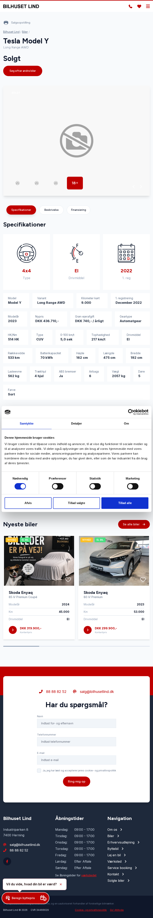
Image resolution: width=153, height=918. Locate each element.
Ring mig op (76, 781)
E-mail (40, 752)
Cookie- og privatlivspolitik (91, 909)
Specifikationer (21, 210)
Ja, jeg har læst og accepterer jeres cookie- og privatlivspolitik (79, 770)
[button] (134, 186)
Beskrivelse (51, 210)
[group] (76, 141)
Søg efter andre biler (23, 71)
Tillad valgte (76, 503)
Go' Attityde (117, 909)
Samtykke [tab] (26, 423)
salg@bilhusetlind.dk (96, 691)
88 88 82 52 (56, 691)
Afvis (28, 503)
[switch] (57, 486)
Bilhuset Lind (11, 31)
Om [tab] (126, 423)
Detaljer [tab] (76, 423)
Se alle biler (131, 524)
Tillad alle (125, 503)
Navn (40, 716)
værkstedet (88, 875)
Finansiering (78, 210)
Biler (25, 31)
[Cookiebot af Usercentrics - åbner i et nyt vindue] (131, 412)
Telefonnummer (46, 734)
